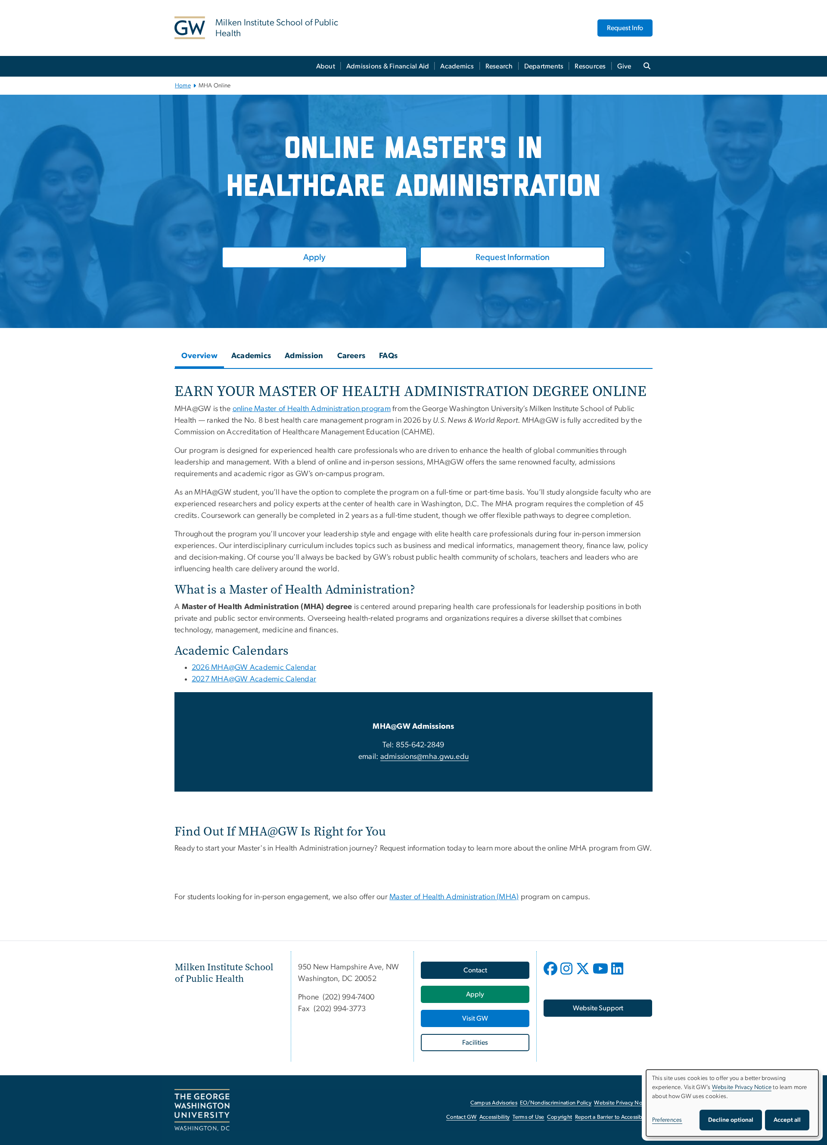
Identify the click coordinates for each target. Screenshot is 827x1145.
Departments (544, 66)
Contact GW (461, 1117)
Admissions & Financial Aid (387, 66)
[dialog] (732, 1103)
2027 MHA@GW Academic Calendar (254, 679)
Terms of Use (528, 1117)
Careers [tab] (351, 356)
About (325, 66)
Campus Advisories (493, 1103)
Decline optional (730, 1120)
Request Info (625, 28)
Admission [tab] (304, 356)
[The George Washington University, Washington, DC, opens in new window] (202, 1110)
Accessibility (494, 1117)
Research (499, 66)
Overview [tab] (199, 356)
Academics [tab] (251, 356)
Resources (590, 66)
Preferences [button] (667, 1120)
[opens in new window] (551, 975)
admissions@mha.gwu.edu (424, 757)
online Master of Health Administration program (312, 409)
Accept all (787, 1120)
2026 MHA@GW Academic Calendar (254, 668)
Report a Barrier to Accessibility (613, 1117)
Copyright (559, 1117)
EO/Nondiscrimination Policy (555, 1103)
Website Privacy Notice (622, 1103)
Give (624, 66)
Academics (457, 66)
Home (183, 86)
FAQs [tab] (388, 356)
